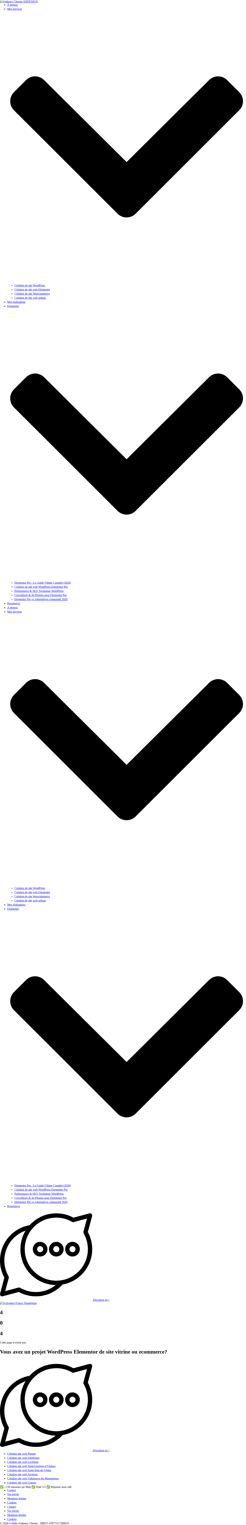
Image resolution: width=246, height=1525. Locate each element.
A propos (12, 4)
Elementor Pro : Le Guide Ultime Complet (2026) (42, 582)
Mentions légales (16, 1498)
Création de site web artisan (30, 297)
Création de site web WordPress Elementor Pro (41, 586)
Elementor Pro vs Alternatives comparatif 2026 (41, 599)
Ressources (13, 603)
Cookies (12, 1502)
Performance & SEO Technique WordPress (39, 591)
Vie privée (13, 1494)
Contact (11, 1490)
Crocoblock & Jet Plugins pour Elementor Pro (40, 595)
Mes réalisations (16, 301)
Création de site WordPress (29, 285)
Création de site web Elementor (32, 289)
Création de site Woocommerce (32, 293)
